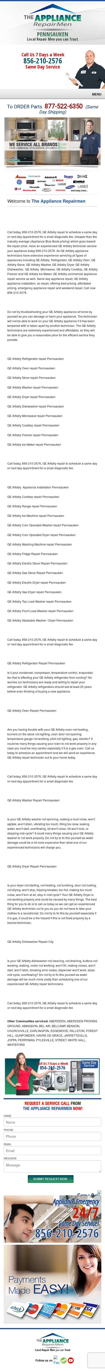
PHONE (8, 1130)
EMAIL (7, 1144)
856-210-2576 (42, 61)
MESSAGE (10, 1158)
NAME (7, 1116)
